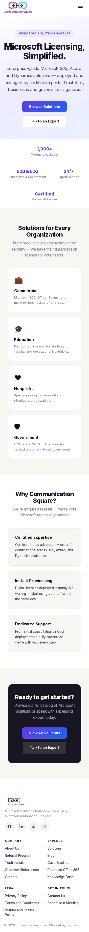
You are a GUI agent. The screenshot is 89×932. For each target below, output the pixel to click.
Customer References (22, 870)
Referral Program (18, 855)
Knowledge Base (60, 877)
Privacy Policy (16, 896)
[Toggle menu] (80, 8)
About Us (12, 848)
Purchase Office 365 (63, 870)
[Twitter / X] (33, 826)
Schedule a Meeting (63, 903)
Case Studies (57, 863)
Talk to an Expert (44, 121)
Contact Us (56, 896)
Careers (11, 877)
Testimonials (14, 863)
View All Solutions (44, 733)
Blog (50, 855)
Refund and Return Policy (19, 912)
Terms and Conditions (22, 903)
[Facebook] (9, 826)
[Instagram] (45, 826)
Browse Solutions (44, 107)
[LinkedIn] (21, 826)
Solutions (54, 848)
